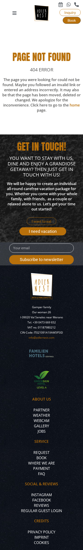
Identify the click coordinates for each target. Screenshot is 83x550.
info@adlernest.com (41, 338)
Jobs (42, 431)
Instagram (41, 494)
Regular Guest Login (41, 510)
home (75, 105)
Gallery (41, 425)
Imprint (41, 537)
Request (41, 452)
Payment (41, 468)
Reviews (41, 505)
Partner (41, 410)
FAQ (41, 473)
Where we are (41, 463)
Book (41, 457)
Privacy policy (41, 532)
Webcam (41, 420)
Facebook (41, 500)
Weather (41, 415)
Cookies (41, 542)
